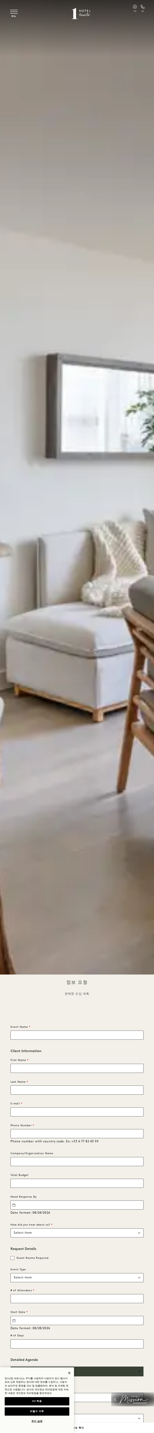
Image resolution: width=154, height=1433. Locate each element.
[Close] (69, 1373)
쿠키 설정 (36, 1421)
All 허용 (37, 1401)
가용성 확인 (77, 1427)
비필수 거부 (37, 1411)
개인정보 (21, 1393)
